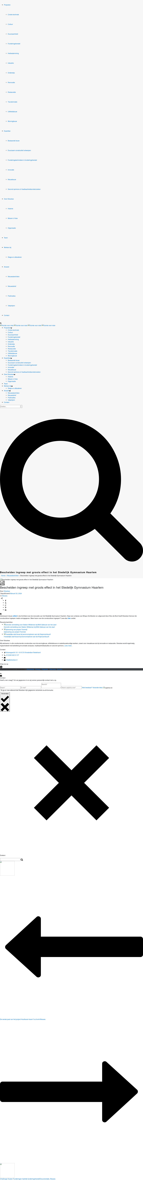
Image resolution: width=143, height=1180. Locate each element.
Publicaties (11, 296)
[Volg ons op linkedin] (1, 667)
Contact (6, 315)
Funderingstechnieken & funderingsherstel (22, 160)
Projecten (7, 5)
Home (3, 575)
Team (6, 238)
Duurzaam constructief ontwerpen (19, 150)
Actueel (6, 267)
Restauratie (12, 92)
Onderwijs (11, 73)
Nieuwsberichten (13, 276)
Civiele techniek (13, 14)
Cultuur (10, 24)
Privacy (37, 669)
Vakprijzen (11, 305)
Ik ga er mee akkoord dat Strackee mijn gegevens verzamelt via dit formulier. (27, 690)
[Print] (1, 613)
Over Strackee (9, 199)
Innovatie (11, 170)
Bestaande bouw (13, 141)
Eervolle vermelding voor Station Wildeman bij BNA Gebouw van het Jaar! (29, 627)
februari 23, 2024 (16, 593)
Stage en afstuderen (15, 257)
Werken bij (7, 247)
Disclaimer (30, 669)
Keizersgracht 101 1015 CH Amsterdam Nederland (23, 652)
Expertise (7, 131)
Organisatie (12, 228)
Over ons (52, 669)
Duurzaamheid (13, 34)
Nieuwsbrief (12, 286)
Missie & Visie (13, 218)
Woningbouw (12, 121)
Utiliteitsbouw (12, 111)
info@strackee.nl (11, 660)
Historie (10, 208)
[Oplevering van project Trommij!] (15, 629)
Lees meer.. (68, 645)
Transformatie (12, 102)
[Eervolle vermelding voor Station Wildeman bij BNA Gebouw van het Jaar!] (30, 624)
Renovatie (11, 82)
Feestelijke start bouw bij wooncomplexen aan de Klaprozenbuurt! (26, 636)
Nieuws (4, 596)
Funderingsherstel (14, 43)
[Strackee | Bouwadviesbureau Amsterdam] (27, 325)
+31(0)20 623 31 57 (12, 655)
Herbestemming (13, 53)
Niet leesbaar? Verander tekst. (92, 687)
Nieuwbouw (12, 179)
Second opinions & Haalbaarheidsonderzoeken (24, 189)
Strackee (7, 591)
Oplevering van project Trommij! (15, 632)
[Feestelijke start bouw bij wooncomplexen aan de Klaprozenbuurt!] (27, 634)
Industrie (11, 63)
